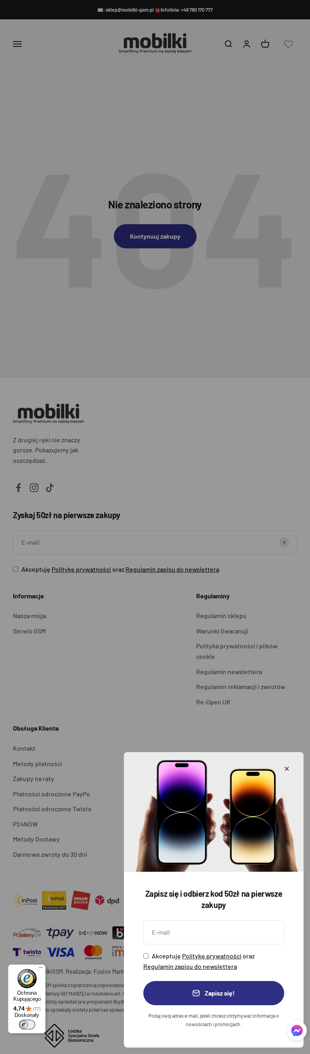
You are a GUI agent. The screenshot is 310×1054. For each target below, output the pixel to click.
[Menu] (41, 969)
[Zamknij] (287, 769)
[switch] (27, 1024)
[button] (297, 1032)
